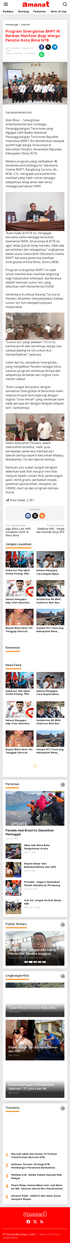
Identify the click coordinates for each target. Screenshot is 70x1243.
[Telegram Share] (54, 47)
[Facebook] (28, 516)
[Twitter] (35, 516)
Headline (18, 53)
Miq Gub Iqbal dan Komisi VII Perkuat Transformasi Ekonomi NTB (34, 1155)
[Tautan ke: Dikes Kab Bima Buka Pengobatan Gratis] (13, 851)
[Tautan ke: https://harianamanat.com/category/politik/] (62, 924)
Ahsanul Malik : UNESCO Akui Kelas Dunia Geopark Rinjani (36, 1197)
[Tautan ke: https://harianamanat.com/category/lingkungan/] (62, 976)
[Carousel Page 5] (44, 962)
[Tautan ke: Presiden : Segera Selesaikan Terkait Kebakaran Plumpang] (13, 887)
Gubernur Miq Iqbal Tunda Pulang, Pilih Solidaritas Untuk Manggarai (18, 572)
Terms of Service (49, 1234)
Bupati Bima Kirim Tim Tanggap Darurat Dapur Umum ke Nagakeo (19, 629)
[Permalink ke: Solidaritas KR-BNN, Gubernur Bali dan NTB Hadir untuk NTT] (50, 588)
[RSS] (42, 516)
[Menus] (6, 4)
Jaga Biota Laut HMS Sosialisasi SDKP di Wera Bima (18, 530)
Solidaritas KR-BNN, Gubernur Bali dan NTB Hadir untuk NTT (49, 601)
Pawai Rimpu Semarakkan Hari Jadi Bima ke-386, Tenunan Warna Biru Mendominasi (37, 1187)
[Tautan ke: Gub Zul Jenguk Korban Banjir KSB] (13, 906)
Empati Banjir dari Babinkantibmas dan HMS (40, 865)
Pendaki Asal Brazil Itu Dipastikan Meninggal (30, 832)
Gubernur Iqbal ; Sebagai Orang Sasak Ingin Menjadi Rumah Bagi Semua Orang (31, 952)
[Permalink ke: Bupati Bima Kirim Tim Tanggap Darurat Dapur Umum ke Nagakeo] (20, 616)
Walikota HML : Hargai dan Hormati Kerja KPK (50, 529)
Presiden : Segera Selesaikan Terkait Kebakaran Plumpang (42, 883)
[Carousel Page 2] (30, 962)
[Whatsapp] (41, 54)
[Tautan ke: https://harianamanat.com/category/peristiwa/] (62, 785)
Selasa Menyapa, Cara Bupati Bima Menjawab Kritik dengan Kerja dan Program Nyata (47, 572)
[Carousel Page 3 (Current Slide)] (35, 962)
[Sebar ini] (41, 47)
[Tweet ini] (48, 47)
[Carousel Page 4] (39, 962)
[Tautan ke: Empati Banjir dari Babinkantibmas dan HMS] (13, 869)
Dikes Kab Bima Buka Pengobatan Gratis (37, 847)
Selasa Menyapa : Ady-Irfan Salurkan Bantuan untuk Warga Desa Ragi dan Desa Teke (19, 601)
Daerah (9, 53)
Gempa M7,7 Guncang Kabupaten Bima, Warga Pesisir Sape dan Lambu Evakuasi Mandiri (49, 629)
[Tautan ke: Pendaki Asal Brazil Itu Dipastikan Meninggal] (35, 808)
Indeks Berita (10, 1237)
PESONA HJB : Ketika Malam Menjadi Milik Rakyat (36, 1176)
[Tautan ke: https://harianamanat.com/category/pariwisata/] (62, 1108)
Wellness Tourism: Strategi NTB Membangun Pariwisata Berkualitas (33, 1166)
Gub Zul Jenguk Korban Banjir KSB (42, 902)
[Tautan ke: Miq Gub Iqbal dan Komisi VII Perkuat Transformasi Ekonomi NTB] (35, 1132)
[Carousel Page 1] (26, 962)
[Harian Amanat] (36, 4)
